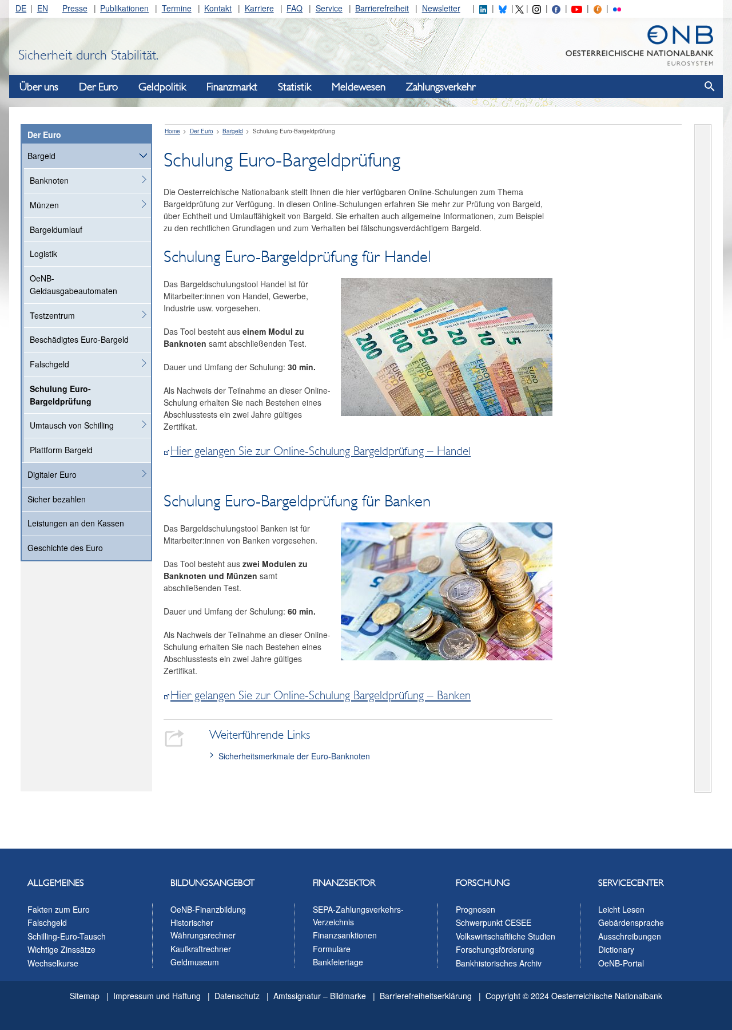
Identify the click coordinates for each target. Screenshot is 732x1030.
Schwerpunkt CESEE (493, 922)
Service (329, 8)
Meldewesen (358, 87)
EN (42, 8)
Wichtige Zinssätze (61, 949)
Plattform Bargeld (61, 449)
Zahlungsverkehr (440, 87)
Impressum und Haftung (157, 995)
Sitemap (85, 995)
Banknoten (49, 180)
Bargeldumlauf (56, 229)
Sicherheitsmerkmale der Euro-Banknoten (294, 756)
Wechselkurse (52, 963)
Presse (74, 8)
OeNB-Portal (621, 963)
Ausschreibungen (629, 936)
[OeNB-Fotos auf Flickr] (617, 8)
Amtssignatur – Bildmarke (319, 995)
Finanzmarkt (231, 87)
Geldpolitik (162, 87)
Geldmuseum (194, 962)
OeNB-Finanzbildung (208, 909)
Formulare (332, 948)
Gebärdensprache (631, 922)
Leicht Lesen (621, 909)
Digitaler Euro (52, 474)
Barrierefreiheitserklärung (426, 995)
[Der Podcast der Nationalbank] (597, 8)
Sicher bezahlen (56, 499)
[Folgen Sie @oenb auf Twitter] (519, 8)
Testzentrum (52, 315)
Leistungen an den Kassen (75, 523)
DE (20, 8)
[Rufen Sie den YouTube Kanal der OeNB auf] (576, 8)
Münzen (44, 205)
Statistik (294, 87)
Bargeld (41, 155)
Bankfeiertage (338, 962)
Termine (177, 8)
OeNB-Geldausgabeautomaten (73, 284)
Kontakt (218, 8)
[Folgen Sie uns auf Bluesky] (502, 8)
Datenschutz (237, 995)
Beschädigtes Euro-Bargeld (79, 339)
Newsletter (441, 8)
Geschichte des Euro (65, 547)
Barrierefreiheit (382, 8)
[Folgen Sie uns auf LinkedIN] (483, 8)
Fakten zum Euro (58, 909)
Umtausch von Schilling (72, 425)
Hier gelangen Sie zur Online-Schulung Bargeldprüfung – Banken (320, 695)
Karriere (259, 8)
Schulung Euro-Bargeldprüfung (61, 395)
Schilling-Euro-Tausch (66, 936)
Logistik (43, 253)
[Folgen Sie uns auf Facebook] (556, 8)
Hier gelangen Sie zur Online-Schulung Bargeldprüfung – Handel (320, 451)
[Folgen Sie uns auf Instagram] (536, 8)
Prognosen (475, 909)
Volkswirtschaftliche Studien (505, 936)
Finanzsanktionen (345, 935)
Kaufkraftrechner (200, 948)
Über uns (38, 87)
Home (172, 131)
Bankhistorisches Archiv (499, 963)
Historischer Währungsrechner (203, 929)
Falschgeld (49, 364)
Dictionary (616, 949)
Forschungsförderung (495, 949)
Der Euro (98, 87)
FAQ (295, 8)
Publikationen (124, 8)
